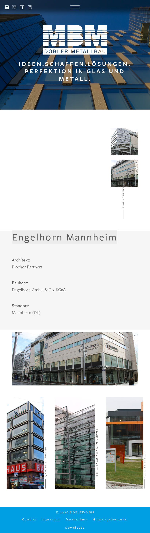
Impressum (51, 519)
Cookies (29, 519)
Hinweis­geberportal (110, 519)
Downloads (75, 527)
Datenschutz (77, 519)
